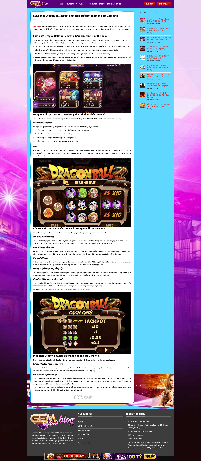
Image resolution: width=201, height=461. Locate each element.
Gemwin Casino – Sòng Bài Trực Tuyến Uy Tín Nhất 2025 (158, 76)
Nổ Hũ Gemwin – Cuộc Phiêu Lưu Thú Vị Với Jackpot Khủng (158, 105)
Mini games (80, 4)
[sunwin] (72, 456)
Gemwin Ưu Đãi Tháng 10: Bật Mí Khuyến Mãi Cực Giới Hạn (158, 29)
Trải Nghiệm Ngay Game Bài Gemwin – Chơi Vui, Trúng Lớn (157, 85)
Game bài (70, 4)
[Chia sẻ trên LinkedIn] (90, 397)
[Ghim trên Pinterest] (86, 397)
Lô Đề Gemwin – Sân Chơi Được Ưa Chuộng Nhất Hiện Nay (158, 48)
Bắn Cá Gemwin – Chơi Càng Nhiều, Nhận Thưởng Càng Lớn (157, 66)
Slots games (92, 4)
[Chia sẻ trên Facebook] (74, 397)
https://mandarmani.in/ (143, 421)
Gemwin (61, 4)
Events (102, 4)
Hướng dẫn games (114, 4)
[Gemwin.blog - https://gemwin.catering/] (42, 4)
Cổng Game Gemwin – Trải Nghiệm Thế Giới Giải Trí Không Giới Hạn (158, 95)
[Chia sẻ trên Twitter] (78, 397)
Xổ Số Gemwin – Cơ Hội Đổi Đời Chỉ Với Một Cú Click (158, 57)
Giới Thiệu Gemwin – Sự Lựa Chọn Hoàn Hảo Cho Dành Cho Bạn (159, 39)
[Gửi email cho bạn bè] (82, 397)
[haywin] (129, 456)
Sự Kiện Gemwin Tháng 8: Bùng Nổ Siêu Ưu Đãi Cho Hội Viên (158, 20)
